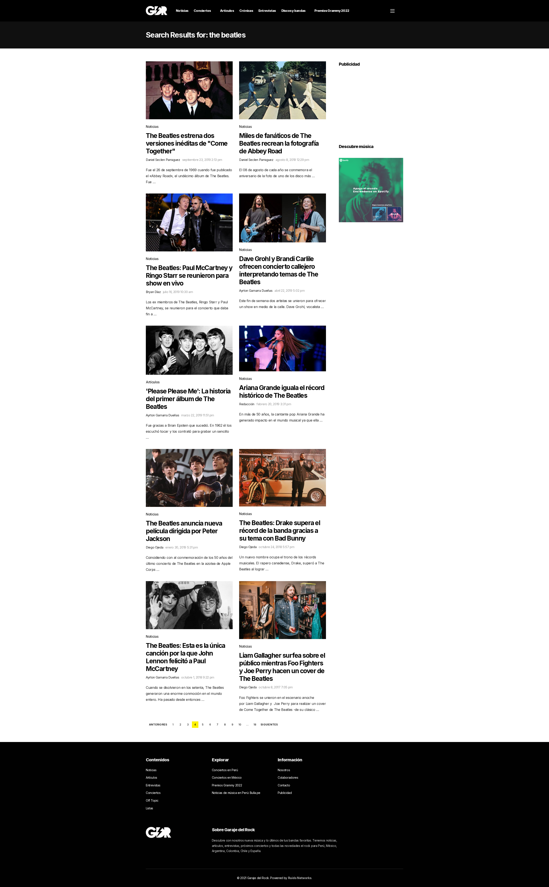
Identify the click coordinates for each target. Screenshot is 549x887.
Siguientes (269, 724)
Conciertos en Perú (225, 770)
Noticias (182, 11)
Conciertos (202, 11)
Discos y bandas (293, 11)
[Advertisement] (371, 102)
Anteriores (158, 724)
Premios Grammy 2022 (331, 11)
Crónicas (246, 11)
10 (239, 724)
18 (254, 724)
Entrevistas (267, 11)
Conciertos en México (227, 777)
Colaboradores (288, 777)
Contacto (284, 785)
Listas (149, 808)
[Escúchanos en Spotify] (371, 189)
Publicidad (285, 793)
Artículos (227, 11)
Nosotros (284, 770)
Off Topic (152, 800)
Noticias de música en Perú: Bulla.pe (236, 793)
